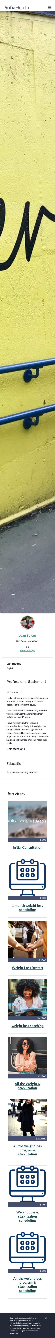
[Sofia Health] (16, 7)
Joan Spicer (27, 635)
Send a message (27, 650)
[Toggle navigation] (49, 7)
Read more (14, 1333)
